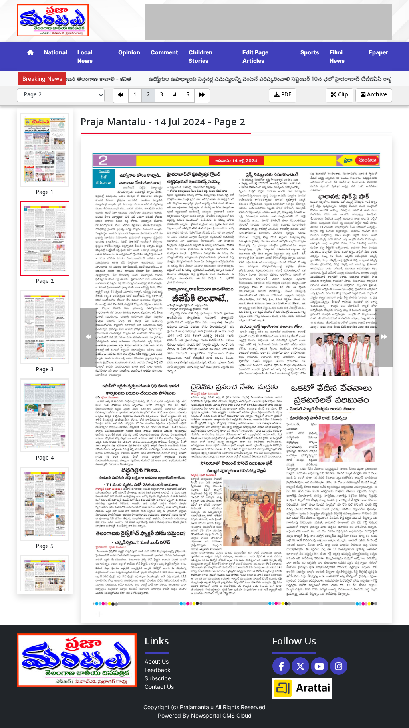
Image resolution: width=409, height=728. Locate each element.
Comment (164, 52)
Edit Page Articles (255, 56)
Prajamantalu (197, 707)
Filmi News (337, 56)
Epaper (378, 52)
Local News (85, 56)
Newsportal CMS (213, 715)
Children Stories (200, 56)
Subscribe (158, 678)
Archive (376, 95)
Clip (342, 95)
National (55, 52)
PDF (285, 95)
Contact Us (159, 686)
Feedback (158, 669)
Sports (309, 52)
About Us (157, 661)
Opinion (129, 52)
